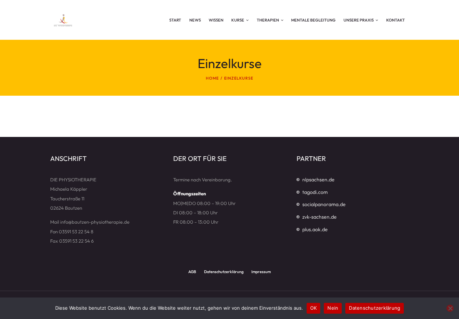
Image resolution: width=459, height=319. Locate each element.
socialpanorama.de (324, 204)
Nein (332, 308)
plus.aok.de (315, 229)
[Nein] (450, 308)
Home (212, 78)
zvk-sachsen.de (319, 217)
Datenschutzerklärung (374, 308)
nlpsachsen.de (318, 179)
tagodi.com (315, 192)
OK (313, 308)
